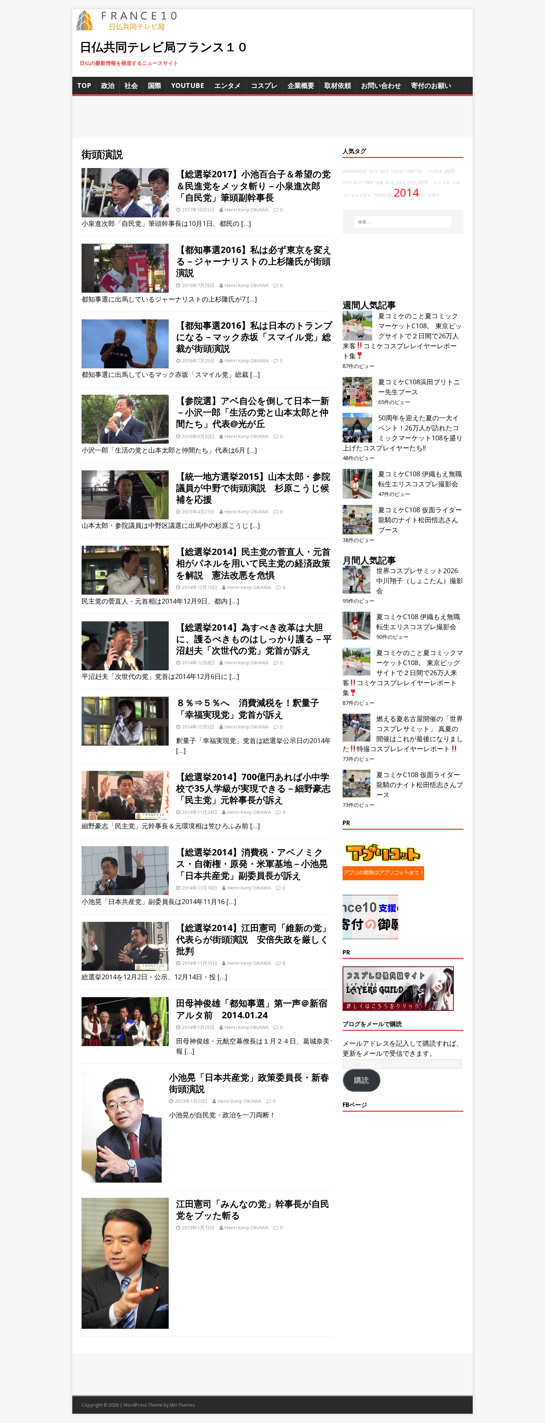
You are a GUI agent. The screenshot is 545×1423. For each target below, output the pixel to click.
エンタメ (227, 85)
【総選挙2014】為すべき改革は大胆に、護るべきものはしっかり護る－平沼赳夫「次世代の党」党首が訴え (254, 638)
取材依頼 (337, 85)
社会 (131, 85)
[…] (246, 223)
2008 (411, 182)
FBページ (355, 1105)
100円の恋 (382, 195)
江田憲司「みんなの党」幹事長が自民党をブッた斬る (252, 1209)
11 (423, 195)
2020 (347, 182)
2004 (400, 182)
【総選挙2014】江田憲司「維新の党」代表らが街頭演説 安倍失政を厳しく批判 (253, 939)
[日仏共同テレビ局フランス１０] (131, 26)
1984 (368, 182)
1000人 (396, 171)
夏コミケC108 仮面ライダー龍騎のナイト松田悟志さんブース (420, 519)
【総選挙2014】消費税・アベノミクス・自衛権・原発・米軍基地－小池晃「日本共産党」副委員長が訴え (252, 863)
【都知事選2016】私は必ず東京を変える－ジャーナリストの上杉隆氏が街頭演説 (254, 261)
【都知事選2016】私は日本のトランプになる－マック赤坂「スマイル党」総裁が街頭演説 (254, 336)
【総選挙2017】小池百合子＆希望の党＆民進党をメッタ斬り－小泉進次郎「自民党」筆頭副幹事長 (253, 185)
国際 (154, 85)
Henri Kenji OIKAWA (246, 209)
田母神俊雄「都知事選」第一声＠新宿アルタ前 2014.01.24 (251, 1009)
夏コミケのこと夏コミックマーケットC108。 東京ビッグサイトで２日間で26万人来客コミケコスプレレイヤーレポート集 (402, 335)
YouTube (187, 85)
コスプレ (264, 85)
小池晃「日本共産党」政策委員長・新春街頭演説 (249, 1083)
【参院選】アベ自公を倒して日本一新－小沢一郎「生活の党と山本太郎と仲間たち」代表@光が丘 (252, 412)
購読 (361, 1080)
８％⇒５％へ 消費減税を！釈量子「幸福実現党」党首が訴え (247, 708)
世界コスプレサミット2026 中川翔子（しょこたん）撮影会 (419, 580)
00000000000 (355, 171)
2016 (389, 182)
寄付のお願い (431, 85)
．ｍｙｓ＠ (440, 182)
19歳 (379, 182)
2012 (373, 171)
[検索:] (403, 222)
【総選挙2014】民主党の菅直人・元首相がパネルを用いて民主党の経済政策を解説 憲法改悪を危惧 (253, 563)
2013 (422, 182)
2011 (357, 182)
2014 (406, 192)
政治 (108, 85)
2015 (450, 171)
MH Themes (182, 1405)
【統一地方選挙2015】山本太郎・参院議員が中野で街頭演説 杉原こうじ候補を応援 (253, 487)
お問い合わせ (381, 85)
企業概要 (301, 85)
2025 (384, 171)
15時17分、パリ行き (424, 171)
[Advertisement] (272, 117)
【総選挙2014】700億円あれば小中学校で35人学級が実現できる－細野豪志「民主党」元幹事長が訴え (253, 788)
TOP (84, 85)
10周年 (433, 195)
